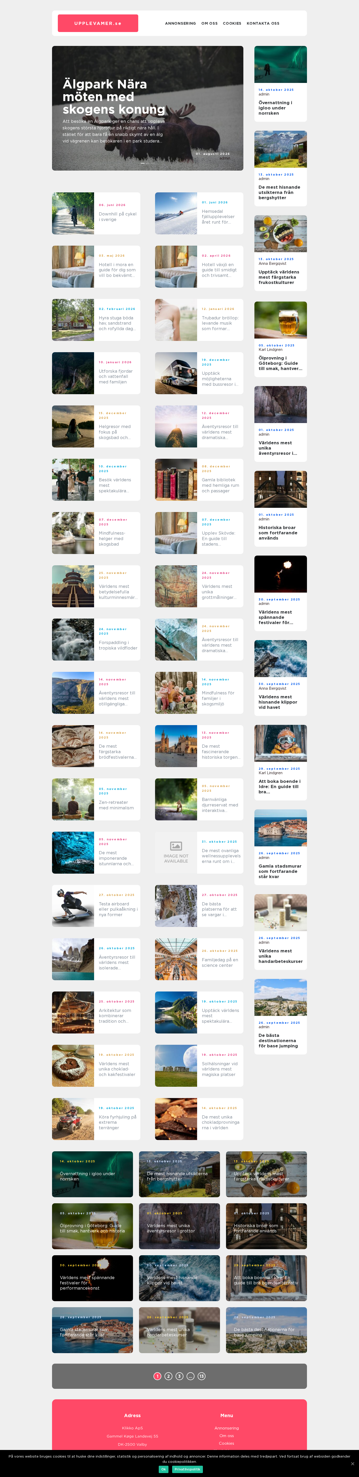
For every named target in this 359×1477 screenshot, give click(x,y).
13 (201, 1376)
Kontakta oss (263, 23)
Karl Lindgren (271, 349)
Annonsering (180, 23)
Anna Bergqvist (272, 263)
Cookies (232, 23)
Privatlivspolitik (187, 1469)
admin (224, 158)
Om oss (209, 23)
